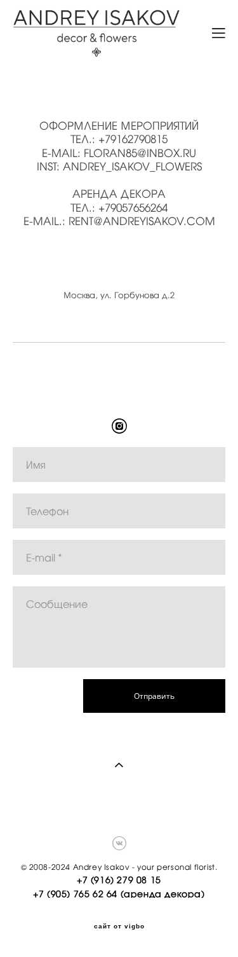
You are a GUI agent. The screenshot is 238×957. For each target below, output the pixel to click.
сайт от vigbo (119, 926)
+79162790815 (133, 139)
